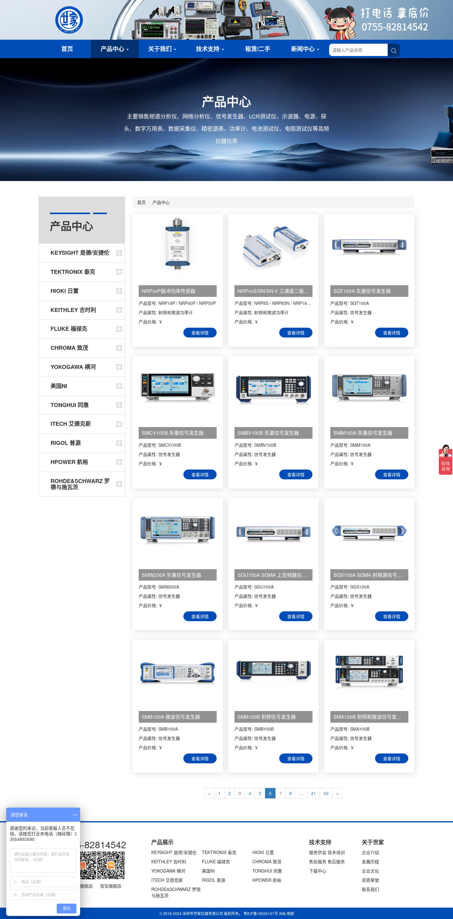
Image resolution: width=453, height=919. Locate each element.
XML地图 (286, 913)
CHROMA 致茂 (266, 861)
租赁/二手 (257, 49)
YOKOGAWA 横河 (168, 871)
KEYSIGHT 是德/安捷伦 (174, 852)
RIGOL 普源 (213, 880)
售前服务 (317, 861)
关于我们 (160, 49)
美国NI (208, 871)
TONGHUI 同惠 (267, 871)
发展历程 (370, 861)
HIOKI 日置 (263, 852)
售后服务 (336, 861)
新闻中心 (303, 49)
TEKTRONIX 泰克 (219, 852)
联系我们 (370, 889)
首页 (67, 49)
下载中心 (317, 871)
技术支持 (208, 49)
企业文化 (370, 871)
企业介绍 (370, 852)
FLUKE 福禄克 (216, 861)
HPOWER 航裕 (266, 880)
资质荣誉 (370, 880)
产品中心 (113, 49)
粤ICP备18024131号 (260, 913)
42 (326, 793)
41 (313, 793)
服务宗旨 (317, 852)
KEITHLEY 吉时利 (168, 861)
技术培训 (336, 852)
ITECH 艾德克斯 (167, 880)
